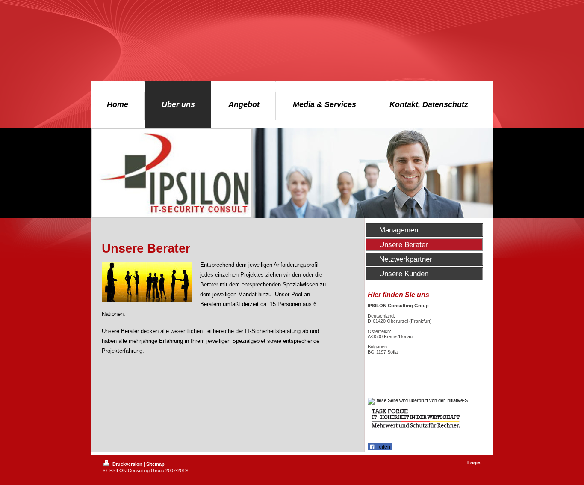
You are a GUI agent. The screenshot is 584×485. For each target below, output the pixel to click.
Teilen (382, 447)
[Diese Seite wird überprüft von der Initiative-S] (425, 401)
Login (474, 462)
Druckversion (127, 464)
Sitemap (155, 464)
